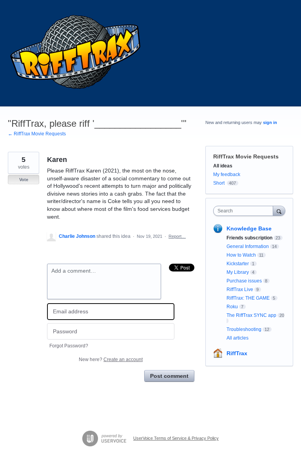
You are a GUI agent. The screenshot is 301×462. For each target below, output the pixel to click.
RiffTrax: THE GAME (248, 298)
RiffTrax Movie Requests (246, 156)
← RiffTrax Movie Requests (37, 134)
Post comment (169, 376)
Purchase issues (244, 281)
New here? (111, 359)
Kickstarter (238, 263)
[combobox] (245, 211)
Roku (232, 306)
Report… (177, 236)
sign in (270, 122)
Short (219, 183)
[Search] (279, 211)
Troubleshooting (244, 329)
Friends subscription (249, 238)
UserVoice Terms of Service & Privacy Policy (176, 438)
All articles (237, 338)
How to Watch (241, 255)
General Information (248, 246)
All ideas (222, 166)
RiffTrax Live (240, 289)
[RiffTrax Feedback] (76, 53)
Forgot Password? (68, 346)
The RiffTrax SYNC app (251, 315)
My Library (238, 272)
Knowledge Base (249, 228)
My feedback (226, 174)
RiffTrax (237, 353)
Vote (23, 179)
